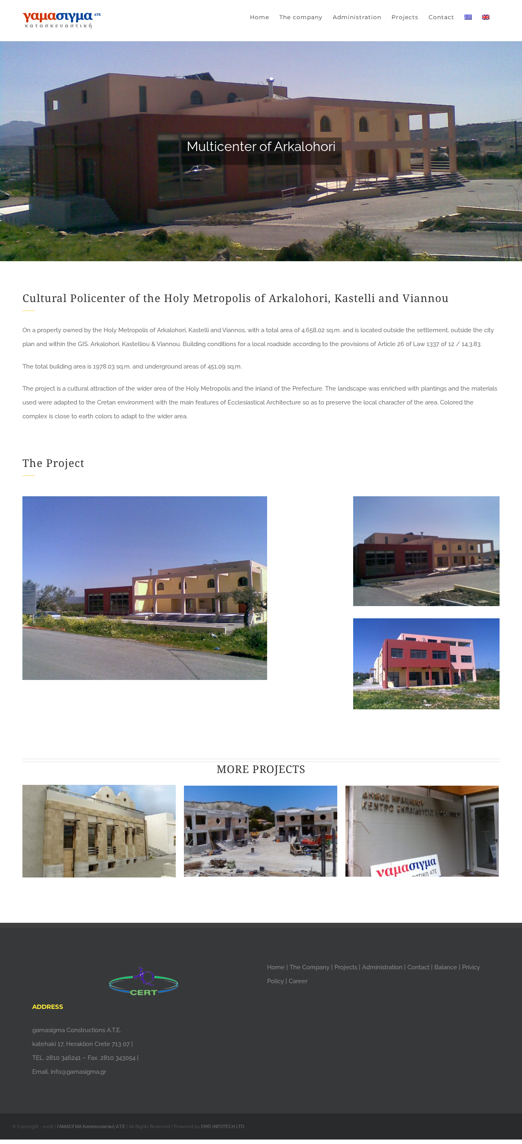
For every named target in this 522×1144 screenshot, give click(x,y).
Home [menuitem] (276, 967)
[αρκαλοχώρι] (261, 130)
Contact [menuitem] (419, 967)
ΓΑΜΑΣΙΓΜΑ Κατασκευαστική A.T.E (91, 1126)
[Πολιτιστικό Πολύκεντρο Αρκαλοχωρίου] (144, 503)
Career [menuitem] (298, 981)
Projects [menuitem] (346, 967)
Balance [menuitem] (445, 967)
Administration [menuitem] (383, 967)
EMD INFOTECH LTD (222, 1126)
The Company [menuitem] (310, 967)
